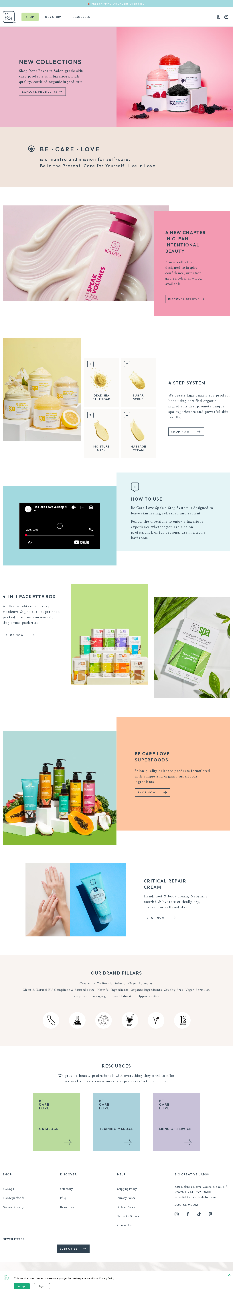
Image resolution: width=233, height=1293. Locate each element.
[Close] (229, 1275)
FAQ (63, 1198)
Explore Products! (40, 91)
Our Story (66, 1188)
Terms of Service (128, 1216)
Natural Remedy (13, 1207)
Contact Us (124, 1225)
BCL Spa (8, 1188)
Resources (67, 1207)
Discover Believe (184, 299)
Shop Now (181, 431)
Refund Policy (126, 1207)
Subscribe (69, 1248)
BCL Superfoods (13, 1198)
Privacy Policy (126, 1198)
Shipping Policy (127, 1188)
